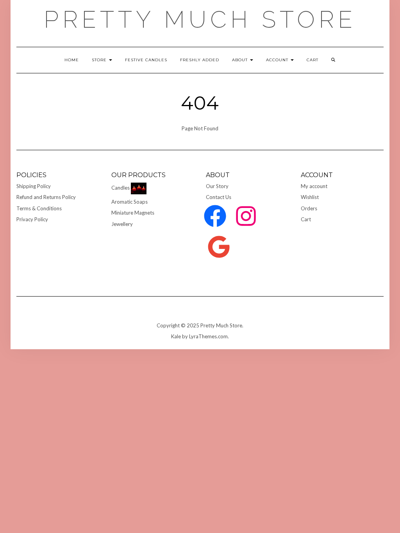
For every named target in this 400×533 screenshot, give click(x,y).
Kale (176, 336)
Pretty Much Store (200, 19)
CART (312, 59)
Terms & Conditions (39, 208)
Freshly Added (199, 59)
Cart (306, 219)
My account (314, 186)
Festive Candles (146, 59)
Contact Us (218, 197)
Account (278, 59)
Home (71, 59)
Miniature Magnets (132, 213)
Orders (309, 208)
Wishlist (310, 197)
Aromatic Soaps (129, 202)
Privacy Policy (32, 219)
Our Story (217, 186)
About (240, 59)
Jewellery (122, 224)
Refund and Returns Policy (46, 197)
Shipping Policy (33, 186)
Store (100, 59)
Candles (120, 188)
